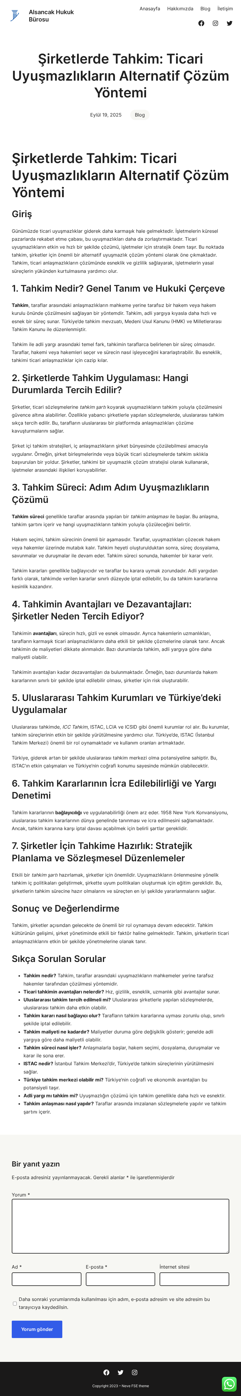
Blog (140, 115)
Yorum (21, 1195)
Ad (17, 1267)
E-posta (96, 1267)
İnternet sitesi (175, 1267)
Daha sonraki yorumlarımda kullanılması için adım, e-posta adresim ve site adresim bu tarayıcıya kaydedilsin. (114, 1303)
